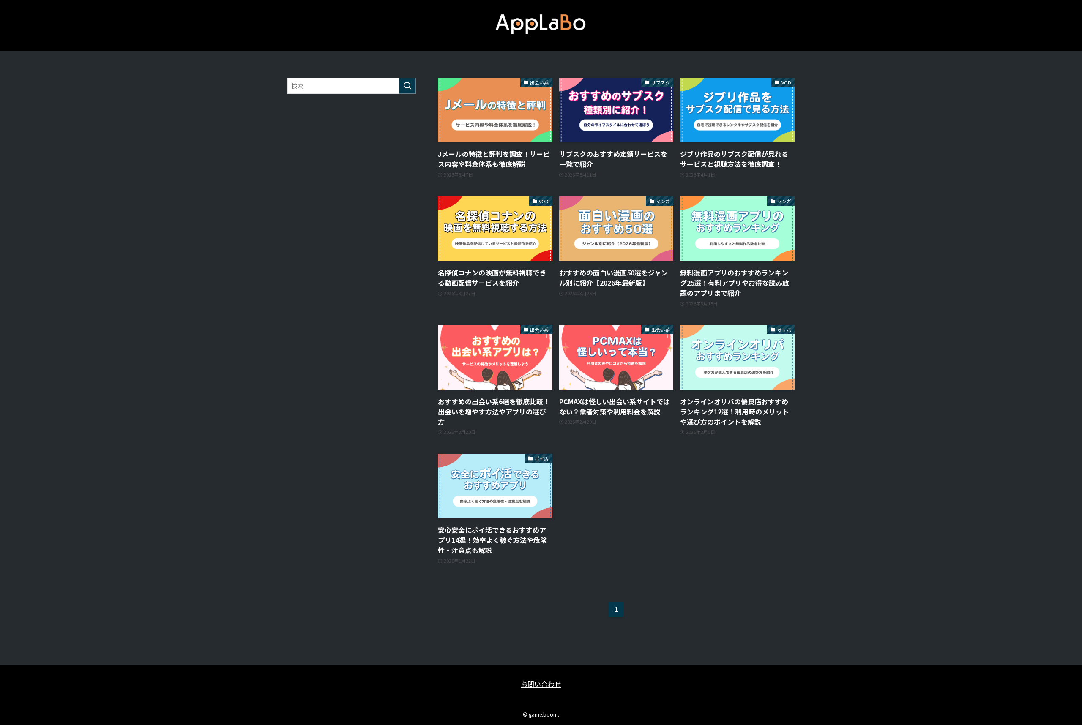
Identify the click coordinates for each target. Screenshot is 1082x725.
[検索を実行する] (407, 86)
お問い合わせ (541, 684)
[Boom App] (541, 24)
